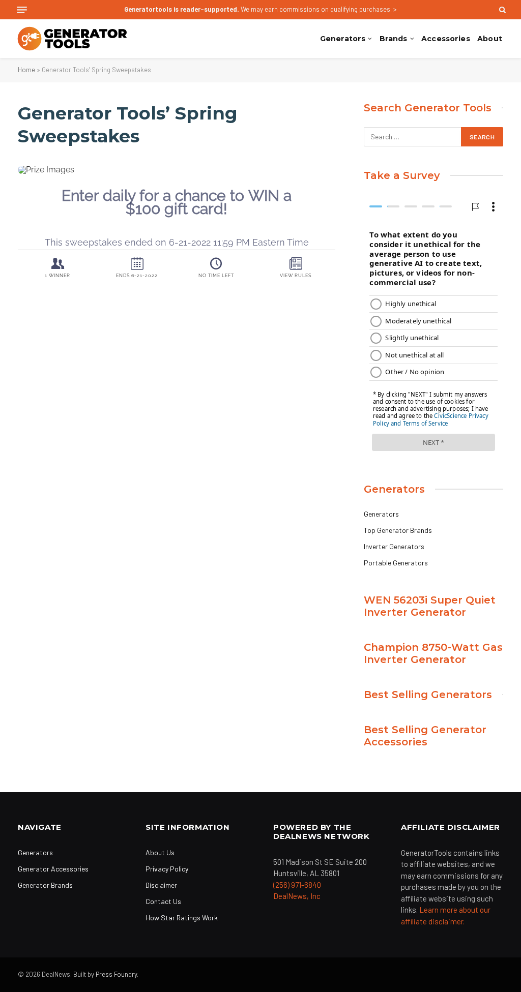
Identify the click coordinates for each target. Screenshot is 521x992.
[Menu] (22, 10)
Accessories (445, 38)
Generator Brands (45, 885)
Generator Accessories (53, 868)
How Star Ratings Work (182, 917)
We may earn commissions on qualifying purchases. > (260, 9)
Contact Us (163, 901)
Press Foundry (116, 974)
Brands (394, 38)
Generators (342, 38)
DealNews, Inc (297, 895)
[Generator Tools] (72, 38)
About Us (160, 852)
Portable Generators (396, 562)
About (489, 38)
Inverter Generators (394, 546)
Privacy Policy (167, 868)
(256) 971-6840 (297, 884)
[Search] (501, 9)
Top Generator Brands (398, 530)
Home (26, 70)
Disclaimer (161, 885)
